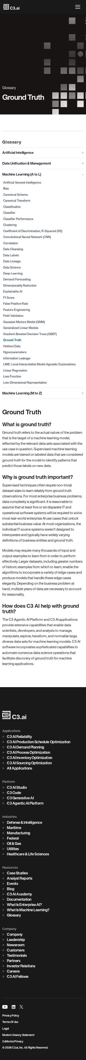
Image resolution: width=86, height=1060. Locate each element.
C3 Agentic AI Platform (25, 803)
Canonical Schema (15, 194)
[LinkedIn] (13, 1007)
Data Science (12, 267)
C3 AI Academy (19, 894)
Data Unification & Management (26, 163)
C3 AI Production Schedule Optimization (38, 742)
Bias (6, 188)
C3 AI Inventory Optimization (29, 757)
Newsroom (15, 945)
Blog (10, 889)
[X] (21, 1007)
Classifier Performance (18, 218)
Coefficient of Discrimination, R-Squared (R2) (32, 231)
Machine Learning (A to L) (21, 174)
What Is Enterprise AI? (24, 904)
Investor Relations (21, 966)
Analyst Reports (19, 878)
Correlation (10, 243)
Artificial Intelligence (18, 152)
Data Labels (11, 255)
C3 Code (14, 792)
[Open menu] (79, 7)
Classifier (9, 212)
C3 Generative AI (20, 798)
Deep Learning (13, 273)
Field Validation (13, 315)
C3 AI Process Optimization (28, 752)
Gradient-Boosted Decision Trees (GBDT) (30, 334)
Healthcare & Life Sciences (28, 854)
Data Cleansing (13, 249)
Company (14, 934)
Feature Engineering (16, 309)
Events (12, 883)
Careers (13, 971)
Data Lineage (12, 261)
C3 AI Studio (17, 787)
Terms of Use (10, 1021)
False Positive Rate (15, 303)
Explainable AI (12, 291)
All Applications (19, 768)
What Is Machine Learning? (28, 910)
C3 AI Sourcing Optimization (29, 763)
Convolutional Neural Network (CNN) (27, 237)
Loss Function (12, 376)
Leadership (16, 939)
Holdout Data (11, 346)
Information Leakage (16, 358)
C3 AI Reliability (19, 736)
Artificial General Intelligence (22, 182)
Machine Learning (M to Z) (22, 393)
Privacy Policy (10, 1015)
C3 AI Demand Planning (25, 747)
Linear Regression (15, 370)
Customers (16, 950)
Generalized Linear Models (20, 327)
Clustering (10, 224)
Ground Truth (12, 340)
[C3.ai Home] (11, 7)
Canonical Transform (16, 200)
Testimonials (17, 955)
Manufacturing (18, 833)
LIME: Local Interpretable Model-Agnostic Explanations (39, 364)
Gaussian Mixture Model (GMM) (24, 321)
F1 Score (8, 297)
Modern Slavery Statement (18, 1034)
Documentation (19, 899)
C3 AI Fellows (17, 976)
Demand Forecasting (17, 279)
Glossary (14, 915)
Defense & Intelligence (24, 822)
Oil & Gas (14, 843)
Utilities (13, 849)
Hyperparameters (14, 352)
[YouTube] (5, 1007)
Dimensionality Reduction (19, 285)
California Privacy (12, 1041)
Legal (5, 1028)
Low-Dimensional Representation (25, 382)
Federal (13, 838)
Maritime (14, 828)
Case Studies (17, 873)
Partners (13, 960)
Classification (12, 206)
